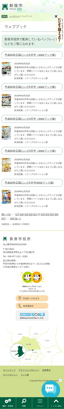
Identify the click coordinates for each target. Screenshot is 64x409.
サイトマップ (9, 370)
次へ (17, 218)
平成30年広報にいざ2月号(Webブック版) (29, 182)
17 (17, 214)
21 (35, 214)
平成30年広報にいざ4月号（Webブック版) (30, 118)
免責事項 (46, 370)
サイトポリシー (10, 375)
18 (21, 214)
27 (3, 218)
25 (51, 214)
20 (30, 214)
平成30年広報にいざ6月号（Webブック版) (30, 54)
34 (12, 218)
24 (47, 214)
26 (56, 214)
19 (26, 214)
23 (43, 214)
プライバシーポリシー (28, 370)
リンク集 (25, 375)
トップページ (14, 16)
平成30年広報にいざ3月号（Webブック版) (30, 150)
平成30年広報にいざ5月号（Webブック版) (30, 86)
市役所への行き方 (31, 298)
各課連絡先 (28, 306)
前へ (4, 214)
